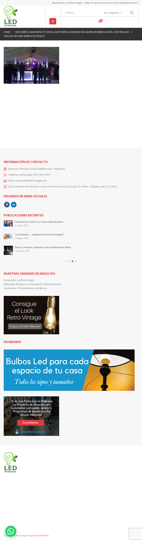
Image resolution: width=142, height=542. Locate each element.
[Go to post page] (8, 224)
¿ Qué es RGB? (23, 236)
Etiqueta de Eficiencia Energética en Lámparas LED (43, 221)
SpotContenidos (40, 537)
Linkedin (13, 204)
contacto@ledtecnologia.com (31, 180)
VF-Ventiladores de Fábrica (31, 290)
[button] (52, 21)
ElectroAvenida (52, 286)
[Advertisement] (71, 113)
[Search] (132, 12)
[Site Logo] (11, 17)
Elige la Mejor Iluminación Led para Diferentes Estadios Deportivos (51, 249)
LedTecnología (25, 282)
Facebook (7, 204)
